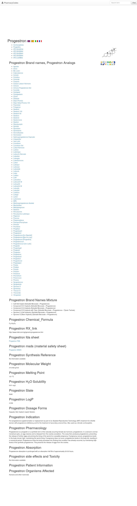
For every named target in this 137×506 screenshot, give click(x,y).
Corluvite (16, 79)
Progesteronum (18, 241)
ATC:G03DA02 (18, 51)
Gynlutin (16, 126)
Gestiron (16, 116)
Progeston (16, 252)
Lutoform (16, 192)
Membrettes (17, 205)
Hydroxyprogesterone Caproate (24, 137)
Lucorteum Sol (18, 145)
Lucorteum (17, 143)
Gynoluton (16, 128)
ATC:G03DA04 (18, 55)
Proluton (16, 271)
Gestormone (17, 120)
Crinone (16, 86)
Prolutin (16, 269)
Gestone (16, 118)
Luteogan (16, 158)
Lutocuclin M (17, 182)
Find (134, 3)
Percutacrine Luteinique (21, 214)
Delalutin (16, 98)
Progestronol (17, 261)
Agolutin (16, 66)
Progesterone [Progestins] (22, 239)
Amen (15, 69)
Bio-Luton (16, 71)
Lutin (15, 177)
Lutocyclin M (17, 186)
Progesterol (17, 233)
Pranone (16, 218)
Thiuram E (16, 291)
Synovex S (17, 286)
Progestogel (17, 248)
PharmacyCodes (10, 2)
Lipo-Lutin (16, 141)
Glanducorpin (17, 124)
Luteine (15, 150)
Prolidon (16, 267)
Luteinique (16, 152)
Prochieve (16, 227)
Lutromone (17, 199)
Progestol (16, 250)
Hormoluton (17, 135)
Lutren (15, 197)
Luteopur (16, 165)
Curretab (16, 90)
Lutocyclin (16, 184)
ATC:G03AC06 (18, 49)
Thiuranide (17, 293)
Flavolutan (16, 105)
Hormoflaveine (18, 133)
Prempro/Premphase (20, 222)
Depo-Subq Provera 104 (21, 103)
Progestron (17, 259)
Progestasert (17, 231)
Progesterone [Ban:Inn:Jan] (22, 237)
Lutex (15, 173)
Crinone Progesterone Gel (22, 88)
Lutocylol (16, 190)
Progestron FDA (14, 341)
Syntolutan (17, 288)
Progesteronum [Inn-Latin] (22, 244)
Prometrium (17, 276)
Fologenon (17, 107)
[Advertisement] (68, 21)
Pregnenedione (18, 220)
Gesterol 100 (17, 111)
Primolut (16, 224)
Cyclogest (16, 92)
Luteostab (16, 169)
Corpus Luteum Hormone (22, 84)
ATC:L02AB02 (18, 58)
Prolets (15, 265)
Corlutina (16, 77)
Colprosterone (18, 73)
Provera (16, 280)
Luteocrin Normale (19, 154)
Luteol (15, 162)
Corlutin (16, 75)
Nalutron (16, 209)
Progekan (16, 229)
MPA (14, 201)
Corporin (16, 81)
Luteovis (16, 171)
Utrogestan (17, 295)
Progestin (16, 246)
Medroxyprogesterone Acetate (23, 203)
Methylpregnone (18, 207)
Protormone (17, 278)
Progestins (17, 47)
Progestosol (17, 256)
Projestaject (17, 263)
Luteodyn (16, 156)
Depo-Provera (18, 101)
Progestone (17, 254)
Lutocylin (16, 188)
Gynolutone (17, 130)
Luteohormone (18, 160)
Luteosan (16, 167)
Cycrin (15, 96)
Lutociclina (17, 180)
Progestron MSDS (15, 350)
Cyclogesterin (18, 94)
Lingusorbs (17, 139)
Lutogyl (15, 194)
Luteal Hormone (18, 148)
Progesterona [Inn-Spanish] (22, 235)
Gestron (16, 122)
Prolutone (16, 273)
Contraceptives (18, 45)
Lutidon (15, 175)
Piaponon (16, 216)
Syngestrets (17, 284)
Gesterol (16, 109)
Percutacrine (17, 212)
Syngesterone (18, 282)
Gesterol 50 (17, 113)
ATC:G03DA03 (18, 53)
